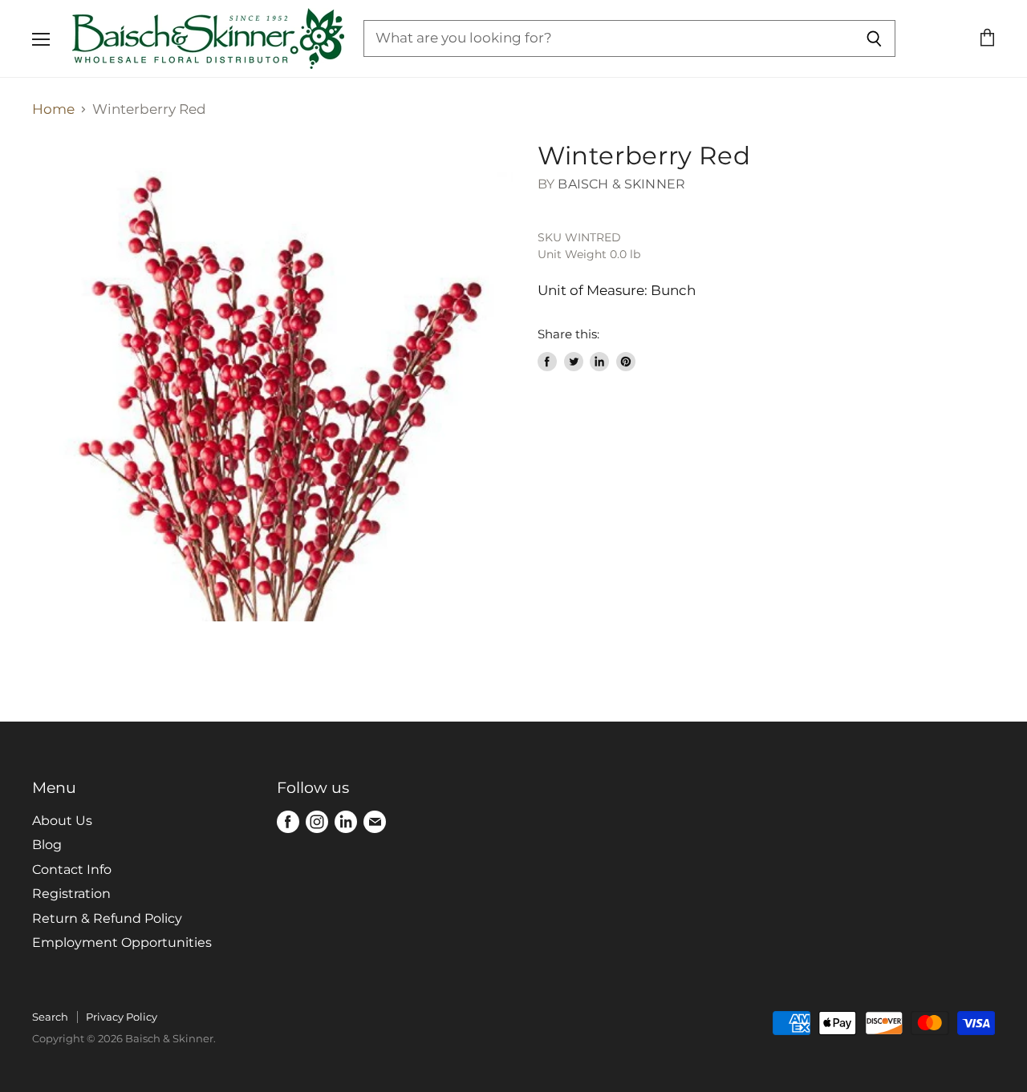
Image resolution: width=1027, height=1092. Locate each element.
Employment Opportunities (122, 942)
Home (53, 109)
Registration (71, 893)
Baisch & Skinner (621, 184)
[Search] (874, 38)
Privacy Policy (121, 1016)
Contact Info (72, 869)
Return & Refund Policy (107, 918)
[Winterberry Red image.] (273, 381)
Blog (47, 844)
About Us (62, 820)
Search (50, 1016)
